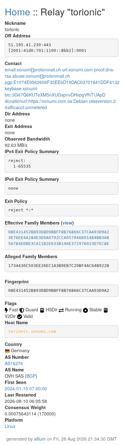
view (67, 223)
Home (17, 11)
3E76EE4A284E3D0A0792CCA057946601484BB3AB (58, 237)
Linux (10, 426)
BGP (31, 376)
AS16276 (14, 363)
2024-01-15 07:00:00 (26, 388)
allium (40, 439)
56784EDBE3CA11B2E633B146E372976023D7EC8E (58, 243)
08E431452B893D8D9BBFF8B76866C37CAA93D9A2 (58, 232)
